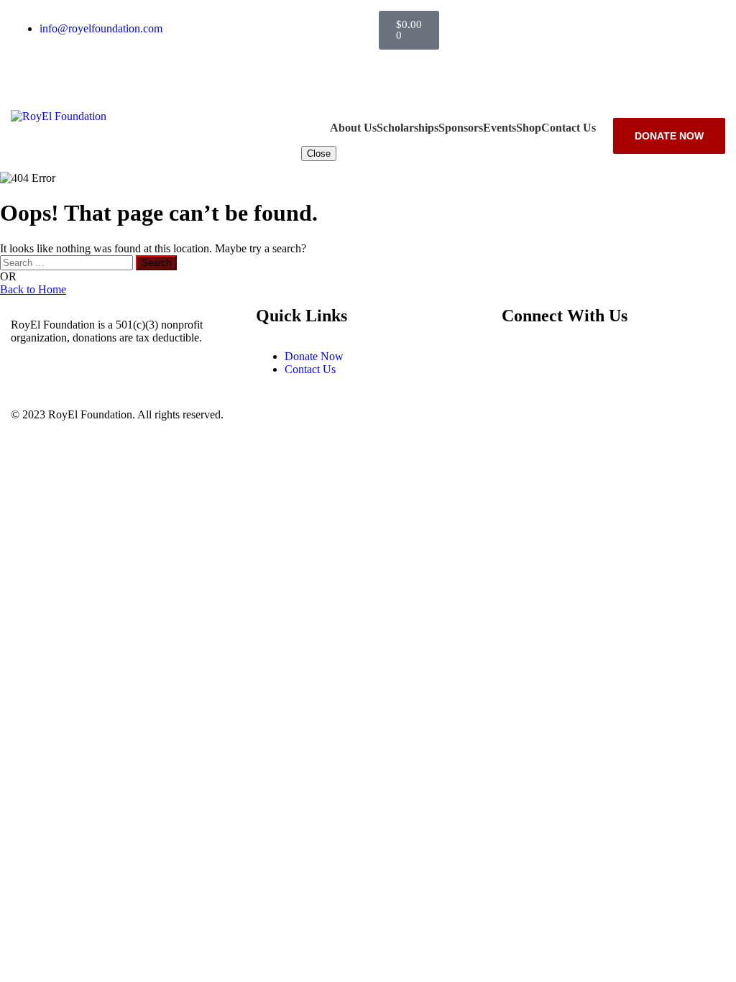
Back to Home (33, 289)
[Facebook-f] (397, 68)
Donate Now (669, 136)
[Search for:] (68, 262)
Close (319, 153)
